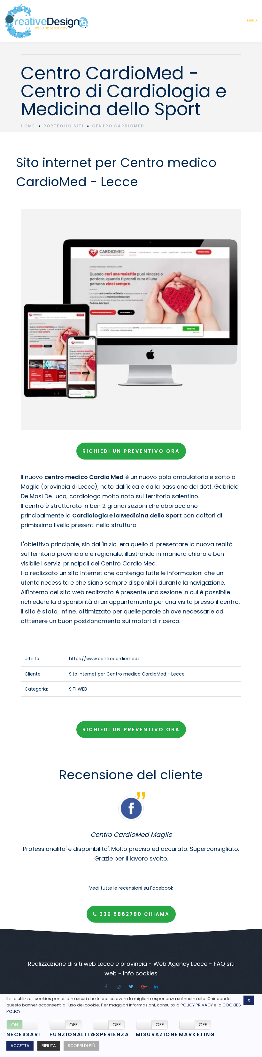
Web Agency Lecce (180, 964)
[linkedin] (156, 986)
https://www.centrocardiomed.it (105, 658)
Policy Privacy (197, 1005)
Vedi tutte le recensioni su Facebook (131, 888)
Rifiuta (49, 1046)
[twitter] (131, 986)
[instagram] (118, 986)
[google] (143, 986)
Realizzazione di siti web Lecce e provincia (87, 964)
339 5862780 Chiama (133, 914)
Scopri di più (81, 1046)
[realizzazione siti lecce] (120, 21)
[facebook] (106, 986)
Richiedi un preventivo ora (131, 451)
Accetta (20, 1046)
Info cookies (140, 973)
